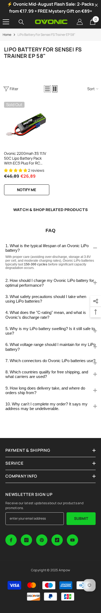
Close (96, 5)
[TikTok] (57, 540)
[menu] (6, 22)
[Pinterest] (41, 540)
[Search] (21, 22)
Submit (81, 518)
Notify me (26, 189)
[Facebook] (11, 540)
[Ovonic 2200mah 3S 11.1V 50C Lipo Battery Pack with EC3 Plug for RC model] (27, 124)
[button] (47, 88)
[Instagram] (26, 540)
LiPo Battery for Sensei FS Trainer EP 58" (46, 34)
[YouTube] (72, 540)
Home (7, 34)
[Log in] (80, 22)
